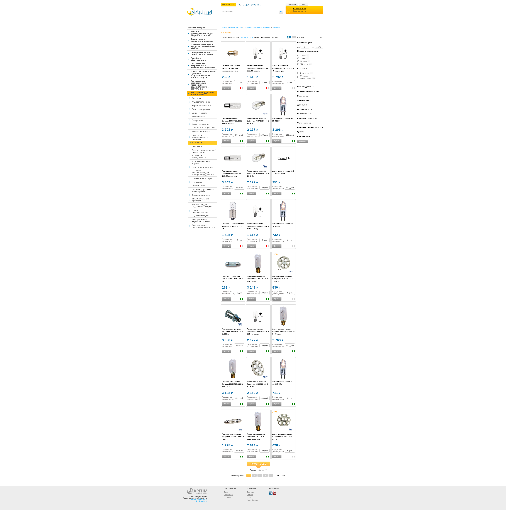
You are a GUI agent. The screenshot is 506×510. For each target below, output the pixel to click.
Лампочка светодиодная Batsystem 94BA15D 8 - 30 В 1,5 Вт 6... (258, 121)
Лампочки (197, 142)
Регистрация (292, 5)
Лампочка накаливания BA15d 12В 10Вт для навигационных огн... (231, 68)
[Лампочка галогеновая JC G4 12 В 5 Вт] (283, 369)
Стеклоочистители (201, 195)
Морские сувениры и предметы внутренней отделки (203, 46)
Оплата (244, 16)
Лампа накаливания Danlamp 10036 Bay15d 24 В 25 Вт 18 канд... (258, 331)
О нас (249, 497)
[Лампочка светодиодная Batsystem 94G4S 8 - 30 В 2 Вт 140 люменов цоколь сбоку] (283, 422)
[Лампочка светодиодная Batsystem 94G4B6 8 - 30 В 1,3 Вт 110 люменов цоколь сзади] (258, 369)
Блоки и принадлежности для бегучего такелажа (202, 33)
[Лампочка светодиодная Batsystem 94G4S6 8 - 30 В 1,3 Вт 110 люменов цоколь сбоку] (283, 264)
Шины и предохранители (200, 211)
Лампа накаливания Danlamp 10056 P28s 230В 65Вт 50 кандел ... (232, 121)
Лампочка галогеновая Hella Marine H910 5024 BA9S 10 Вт (233, 226)
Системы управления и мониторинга (203, 190)
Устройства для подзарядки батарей (202, 205)
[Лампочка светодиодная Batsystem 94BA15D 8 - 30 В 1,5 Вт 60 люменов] (258, 106)
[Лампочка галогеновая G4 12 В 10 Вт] (283, 211)
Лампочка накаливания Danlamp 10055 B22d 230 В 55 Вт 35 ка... (232, 384)
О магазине (254, 16)
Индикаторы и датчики (203, 127)
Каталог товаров (196, 27)
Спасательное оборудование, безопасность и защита (203, 65)
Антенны (196, 98)
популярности (246, 37)
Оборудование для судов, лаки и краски (202, 53)
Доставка (235, 16)
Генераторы (197, 120)
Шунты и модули (200, 215)
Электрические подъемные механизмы (203, 226)
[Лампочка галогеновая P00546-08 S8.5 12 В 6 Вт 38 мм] (233, 264)
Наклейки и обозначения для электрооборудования (203, 172)
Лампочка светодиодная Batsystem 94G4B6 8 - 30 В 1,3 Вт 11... (257, 384)
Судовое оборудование (198, 500)
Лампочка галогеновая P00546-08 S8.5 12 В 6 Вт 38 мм (232, 278)
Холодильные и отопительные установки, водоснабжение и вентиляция (200, 85)
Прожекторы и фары (202, 178)
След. (277, 476)
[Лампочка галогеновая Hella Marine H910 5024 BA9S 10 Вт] (233, 211)
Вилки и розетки (200, 113)
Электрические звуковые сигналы (201, 220)
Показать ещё (258, 464)
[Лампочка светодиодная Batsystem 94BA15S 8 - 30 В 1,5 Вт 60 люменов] (258, 159)
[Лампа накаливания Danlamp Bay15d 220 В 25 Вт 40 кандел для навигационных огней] (283, 53)
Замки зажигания (200, 124)
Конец (283, 476)
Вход (303, 5)
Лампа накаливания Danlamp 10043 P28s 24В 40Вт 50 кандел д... (231, 173)
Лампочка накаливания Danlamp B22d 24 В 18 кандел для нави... (256, 436)
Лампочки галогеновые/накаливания (204, 151)
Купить (226, 88)
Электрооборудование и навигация (202, 93)
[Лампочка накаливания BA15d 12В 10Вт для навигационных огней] (233, 53)
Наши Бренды (252, 500)
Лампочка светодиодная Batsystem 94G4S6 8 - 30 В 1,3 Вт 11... (282, 278)
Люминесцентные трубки (201, 162)
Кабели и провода (201, 131)
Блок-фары (197, 146)
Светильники (198, 185)
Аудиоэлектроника (201, 101)
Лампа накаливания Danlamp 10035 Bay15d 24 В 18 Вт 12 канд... (258, 226)
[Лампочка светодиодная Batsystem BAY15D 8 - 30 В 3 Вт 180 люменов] (233, 316)
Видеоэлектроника (201, 109)
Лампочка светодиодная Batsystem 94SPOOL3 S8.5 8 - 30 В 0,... (233, 436)
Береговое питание (201, 105)
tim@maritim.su (201, 501)
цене (237, 37)
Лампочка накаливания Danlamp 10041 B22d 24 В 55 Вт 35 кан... (283, 331)
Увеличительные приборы (200, 199)
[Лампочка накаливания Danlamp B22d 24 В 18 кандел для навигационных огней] (258, 422)
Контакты (225, 16)
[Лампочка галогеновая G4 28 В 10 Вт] (283, 106)
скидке (256, 37)
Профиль (227, 497)
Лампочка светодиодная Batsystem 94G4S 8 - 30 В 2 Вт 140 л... (282, 436)
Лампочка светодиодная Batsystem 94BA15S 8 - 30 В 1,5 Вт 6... (258, 173)
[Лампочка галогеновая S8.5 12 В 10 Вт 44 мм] (283, 159)
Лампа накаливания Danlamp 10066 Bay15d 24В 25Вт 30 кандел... (257, 68)
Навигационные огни (202, 167)
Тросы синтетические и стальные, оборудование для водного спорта (203, 74)
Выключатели (198, 116)
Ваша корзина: (299, 8)
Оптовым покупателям (271, 16)
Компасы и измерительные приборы (200, 137)
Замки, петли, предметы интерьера (202, 40)
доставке (275, 37)
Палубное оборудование (198, 59)
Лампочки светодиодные (199, 156)
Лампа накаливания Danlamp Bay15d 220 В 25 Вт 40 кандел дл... (283, 68)
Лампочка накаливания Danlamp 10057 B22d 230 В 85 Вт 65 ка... (257, 278)
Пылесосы (197, 182)
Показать (302, 141)
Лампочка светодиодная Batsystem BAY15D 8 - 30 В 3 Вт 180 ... (233, 331)
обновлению (265, 37)
